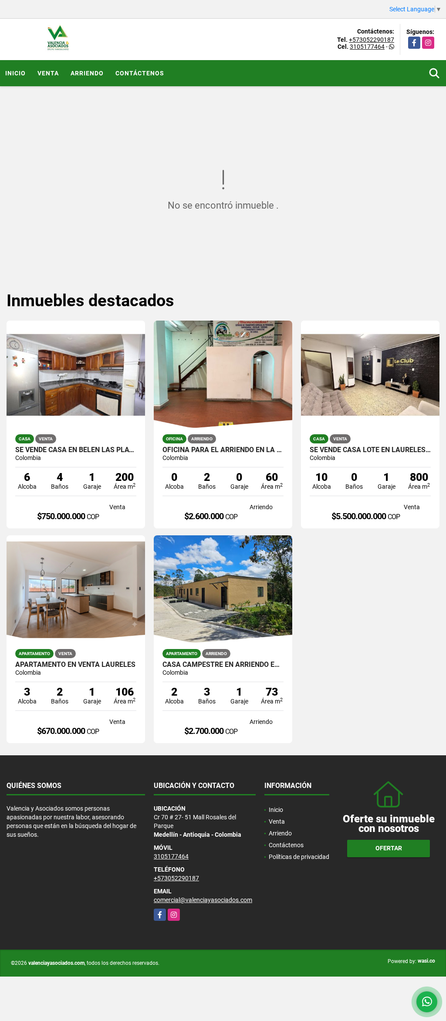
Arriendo (87, 73)
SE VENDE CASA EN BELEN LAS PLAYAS (75, 449)
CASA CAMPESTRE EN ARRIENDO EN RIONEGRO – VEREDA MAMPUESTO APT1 (223, 664)
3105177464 (367, 46)
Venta (48, 73)
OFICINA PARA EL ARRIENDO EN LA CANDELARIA (223, 449)
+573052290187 (371, 39)
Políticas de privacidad (299, 856)
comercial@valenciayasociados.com (203, 899)
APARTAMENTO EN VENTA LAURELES (75, 664)
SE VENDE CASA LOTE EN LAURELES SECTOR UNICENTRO (370, 449)
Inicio (15, 73)
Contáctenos (139, 73)
